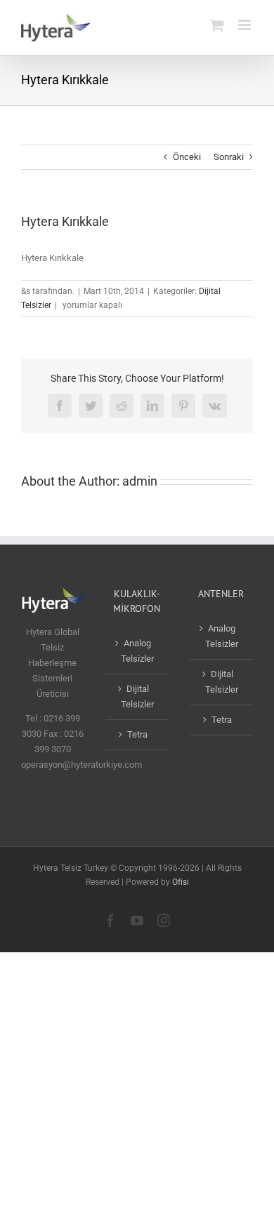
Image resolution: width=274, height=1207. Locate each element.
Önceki (187, 157)
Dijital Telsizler (137, 696)
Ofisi (180, 882)
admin (139, 481)
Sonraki (229, 157)
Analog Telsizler (137, 651)
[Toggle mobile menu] (245, 25)
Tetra (137, 734)
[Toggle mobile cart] (217, 25)
